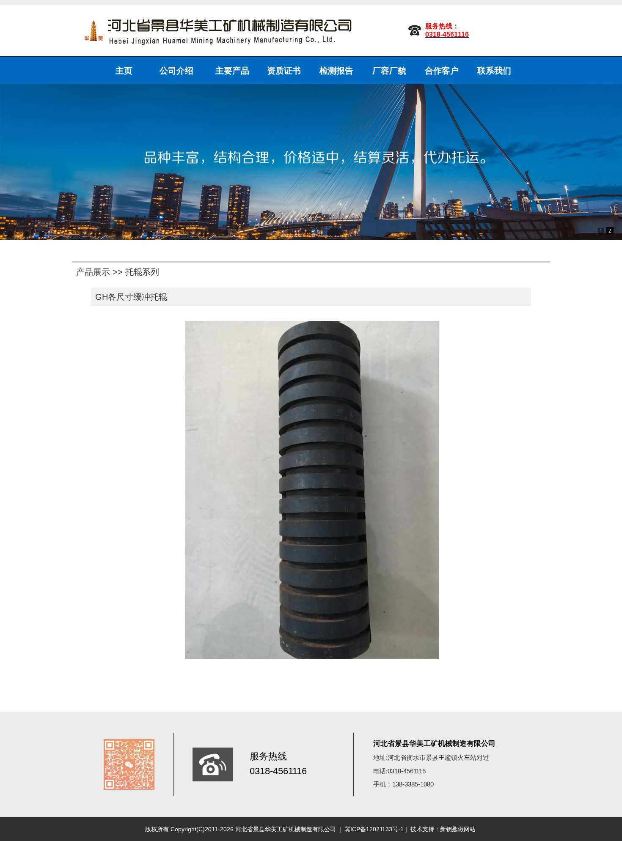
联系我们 (494, 70)
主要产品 (232, 70)
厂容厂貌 (389, 70)
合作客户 (442, 70)
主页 (124, 70)
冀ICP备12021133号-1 (374, 829)
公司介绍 (176, 70)
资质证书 (284, 70)
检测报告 (336, 70)
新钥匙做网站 (458, 829)
